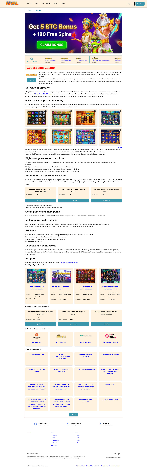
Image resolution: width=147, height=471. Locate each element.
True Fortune (85, 342)
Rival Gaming (47, 94)
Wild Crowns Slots (45, 60)
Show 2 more (54, 445)
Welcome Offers (80, 465)
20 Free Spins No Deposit (85, 355)
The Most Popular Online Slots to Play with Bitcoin (61, 387)
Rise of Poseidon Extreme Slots (37, 288)
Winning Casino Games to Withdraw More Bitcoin (110, 372)
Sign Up (130, 3)
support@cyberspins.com (69, 262)
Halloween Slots (36, 354)
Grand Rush (61, 342)
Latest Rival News (110, 400)
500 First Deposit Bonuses (61, 371)
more (120, 147)
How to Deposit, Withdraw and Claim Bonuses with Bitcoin (37, 387)
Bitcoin (56, 3)
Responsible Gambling (114, 465)
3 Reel (78, 440)
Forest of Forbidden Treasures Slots (110, 288)
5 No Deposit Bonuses (110, 354)
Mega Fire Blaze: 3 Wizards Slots (96, 60)
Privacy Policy (89, 465)
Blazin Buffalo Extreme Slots (85, 288)
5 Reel (78, 437)
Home (30, 10)
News (64, 3)
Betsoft (37, 94)
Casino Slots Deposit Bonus (37, 371)
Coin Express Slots (76, 60)
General (55, 435)
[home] (12, 6)
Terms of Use (104, 465)
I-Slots (78, 435)
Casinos (29, 3)
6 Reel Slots (110, 384)
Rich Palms (36, 342)
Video (78, 442)
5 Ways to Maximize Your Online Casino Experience (86, 387)
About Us (97, 465)
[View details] (46, 111)
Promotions (55, 442)
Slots (36, 3)
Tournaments (46, 3)
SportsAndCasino (110, 342)
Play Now (140, 3)
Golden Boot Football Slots (61, 288)
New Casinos (56, 440)
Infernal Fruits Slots (61, 60)
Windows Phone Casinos (85, 401)
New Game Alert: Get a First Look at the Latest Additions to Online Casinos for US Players (37, 404)
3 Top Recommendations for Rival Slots (61, 357)
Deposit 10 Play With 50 (85, 369)
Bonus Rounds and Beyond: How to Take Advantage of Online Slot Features (61, 403)
